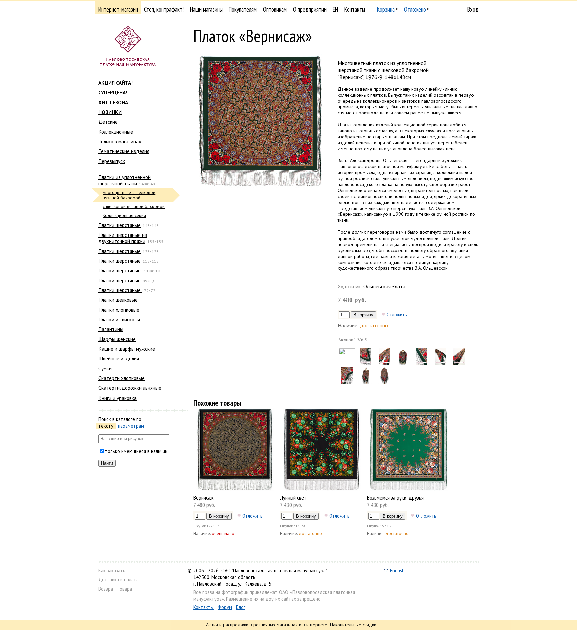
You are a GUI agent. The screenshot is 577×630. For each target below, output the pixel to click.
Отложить (397, 314)
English (397, 570)
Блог (240, 607)
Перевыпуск (111, 161)
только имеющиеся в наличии (136, 451)
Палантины (110, 329)
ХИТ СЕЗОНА (113, 102)
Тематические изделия (123, 151)
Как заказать (111, 570)
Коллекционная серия (124, 215)
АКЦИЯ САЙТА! (115, 82)
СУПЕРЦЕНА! (112, 92)
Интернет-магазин (118, 9)
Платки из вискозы (119, 319)
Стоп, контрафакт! (164, 9)
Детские (108, 121)
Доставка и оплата (118, 579)
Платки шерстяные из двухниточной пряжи (122, 237)
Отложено (415, 9)
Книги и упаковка (117, 398)
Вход (473, 9)
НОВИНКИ (110, 112)
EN (335, 9)
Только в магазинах (119, 141)
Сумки (105, 368)
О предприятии (310, 9)
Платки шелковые (118, 299)
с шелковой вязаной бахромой (134, 206)
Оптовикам (275, 9)
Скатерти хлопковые (121, 378)
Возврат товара (115, 589)
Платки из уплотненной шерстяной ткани (124, 180)
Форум (225, 607)
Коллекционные (115, 131)
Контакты (354, 9)
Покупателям (243, 9)
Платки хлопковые (118, 309)
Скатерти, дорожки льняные (129, 387)
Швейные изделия (118, 358)
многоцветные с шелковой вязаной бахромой (129, 195)
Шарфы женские (117, 339)
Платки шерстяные (119, 225)
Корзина (386, 9)
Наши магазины (206, 9)
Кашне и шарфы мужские (126, 348)
